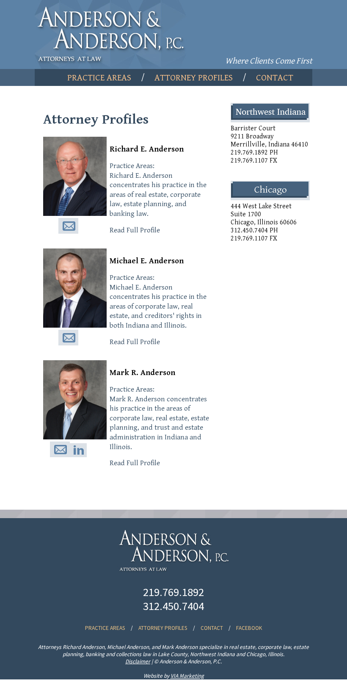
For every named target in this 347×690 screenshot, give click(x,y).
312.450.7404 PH (254, 230)
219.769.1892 (173, 592)
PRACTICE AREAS (105, 628)
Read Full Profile (135, 230)
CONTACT (212, 628)
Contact (274, 77)
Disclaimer (137, 661)
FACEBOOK (249, 628)
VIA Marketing (187, 675)
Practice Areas (99, 77)
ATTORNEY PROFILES (162, 628)
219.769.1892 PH (254, 153)
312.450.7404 (173, 606)
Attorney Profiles (193, 77)
